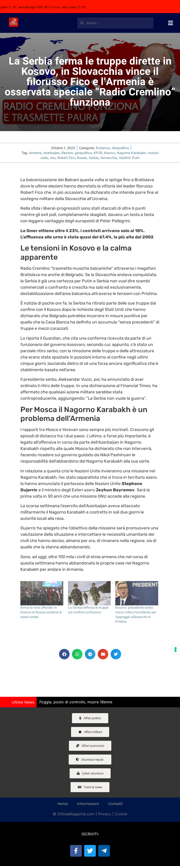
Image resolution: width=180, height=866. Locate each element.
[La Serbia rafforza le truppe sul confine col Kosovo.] (89, 593)
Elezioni (67, 153)
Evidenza (103, 148)
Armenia (35, 153)
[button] (64, 654)
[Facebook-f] (76, 851)
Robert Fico (66, 158)
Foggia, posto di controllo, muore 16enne (75, 702)
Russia (82, 158)
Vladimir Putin (129, 158)
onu (53, 158)
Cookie (121, 814)
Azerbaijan (51, 153)
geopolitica (83, 153)
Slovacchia (108, 158)
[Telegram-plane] (104, 851)
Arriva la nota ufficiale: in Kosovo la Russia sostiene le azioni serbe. (41, 612)
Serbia (93, 158)
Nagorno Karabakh (131, 153)
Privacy (104, 814)
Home (63, 803)
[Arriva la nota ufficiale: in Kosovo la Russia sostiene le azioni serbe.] (41, 593)
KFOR (98, 153)
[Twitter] (90, 851)
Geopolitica (120, 148)
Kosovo (109, 153)
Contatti (115, 803)
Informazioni (88, 803)
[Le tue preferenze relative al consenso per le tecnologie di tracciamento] (175, 649)
